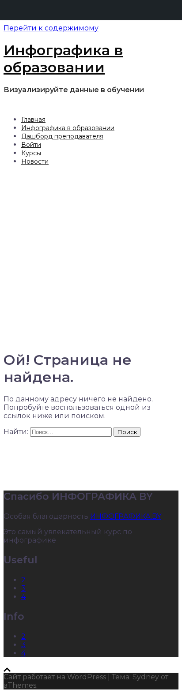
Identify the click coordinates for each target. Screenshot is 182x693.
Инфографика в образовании (63, 58)
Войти (31, 145)
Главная (33, 120)
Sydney (146, 677)
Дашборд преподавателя (62, 136)
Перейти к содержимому (51, 28)
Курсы (31, 153)
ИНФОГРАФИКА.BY (125, 516)
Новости (35, 161)
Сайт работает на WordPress (55, 677)
